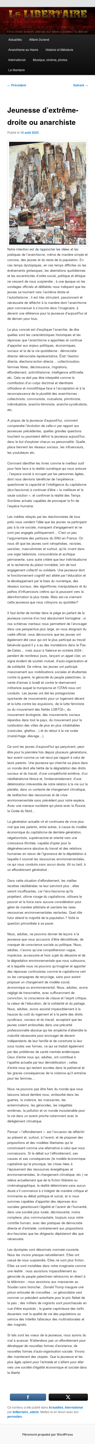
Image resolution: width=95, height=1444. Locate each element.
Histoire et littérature (59, 49)
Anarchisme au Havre (23, 49)
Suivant (80, 85)
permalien (14, 1416)
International (17, 59)
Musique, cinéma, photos (50, 59)
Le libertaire (16, 70)
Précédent (16, 85)
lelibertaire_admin (26, 1412)
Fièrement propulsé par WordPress (47, 1434)
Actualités (15, 39)
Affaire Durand (39, 39)
